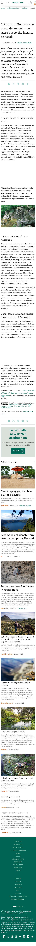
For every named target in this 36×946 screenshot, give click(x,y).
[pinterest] (12, 936)
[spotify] (16, 936)
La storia (18, 887)
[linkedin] (28, 936)
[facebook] (4, 936)
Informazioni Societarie (18, 896)
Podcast (18, 856)
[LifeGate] (18, 2)
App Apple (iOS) (18, 847)
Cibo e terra (4, 833)
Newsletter (18, 844)
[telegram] (32, 936)
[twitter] (8, 936)
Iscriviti (16, 451)
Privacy (18, 893)
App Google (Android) (18, 850)
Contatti (18, 881)
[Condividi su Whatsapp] (23, 84)
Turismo (3, 557)
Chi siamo (18, 884)
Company (18, 879)
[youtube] (20, 936)
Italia (24, 411)
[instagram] (24, 936)
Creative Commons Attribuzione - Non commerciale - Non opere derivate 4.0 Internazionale (16, 406)
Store (9, 3)
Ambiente (4, 750)
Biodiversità (4, 506)
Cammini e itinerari (7, 703)
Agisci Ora (18, 868)
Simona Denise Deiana (24, 43)
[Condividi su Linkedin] (18, 84)
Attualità (18, 841)
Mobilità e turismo (6, 654)
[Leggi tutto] (34, 462)
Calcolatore (18, 865)
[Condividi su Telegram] (27, 84)
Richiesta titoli (18, 859)
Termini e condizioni (18, 899)
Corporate (18, 862)
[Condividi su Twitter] (13, 84)
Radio (18, 853)
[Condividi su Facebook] (9, 84)
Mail (18, 890)
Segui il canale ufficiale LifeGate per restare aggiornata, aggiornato (17, 393)
